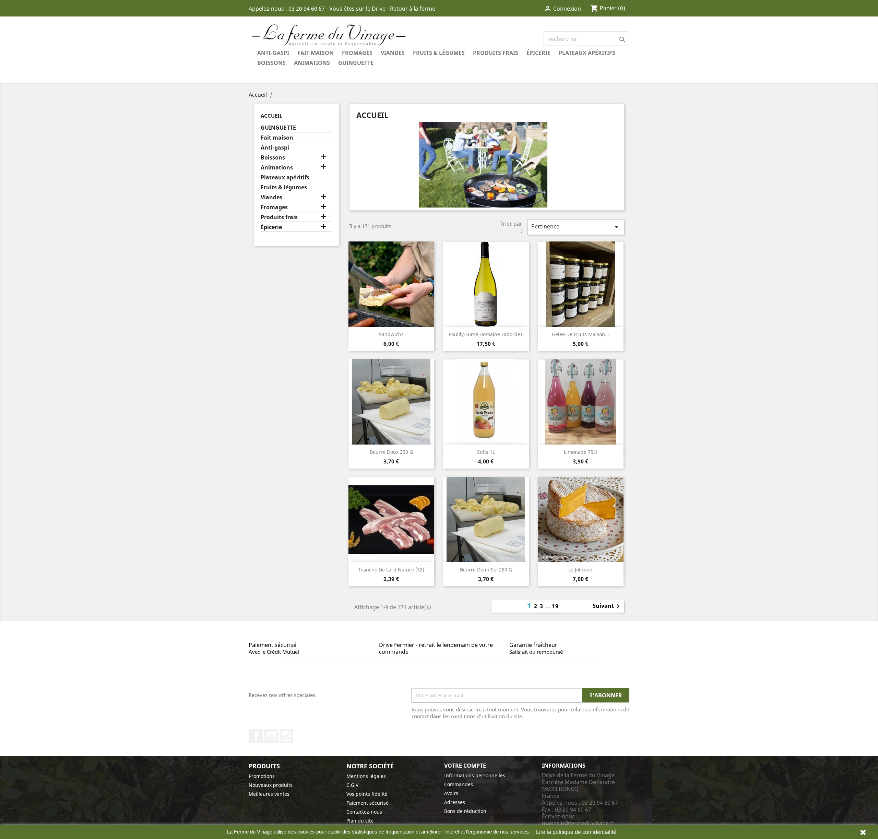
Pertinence (575, 227)
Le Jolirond (580, 569)
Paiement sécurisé (367, 803)
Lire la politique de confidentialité (576, 832)
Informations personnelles (474, 775)
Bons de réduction (465, 811)
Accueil (271, 115)
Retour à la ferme (412, 8)
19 (555, 606)
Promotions (262, 776)
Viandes (393, 53)
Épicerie (538, 53)
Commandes (458, 784)
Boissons (271, 63)
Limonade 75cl (580, 452)
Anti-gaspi (273, 53)
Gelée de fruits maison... (580, 334)
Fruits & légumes (439, 53)
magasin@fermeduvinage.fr (578, 823)
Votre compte (465, 765)
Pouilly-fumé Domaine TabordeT (486, 334)
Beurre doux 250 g (391, 452)
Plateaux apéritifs (587, 53)
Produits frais (495, 53)
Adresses (454, 802)
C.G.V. (353, 785)
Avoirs (451, 793)
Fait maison (315, 53)
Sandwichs (391, 334)
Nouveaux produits (271, 785)
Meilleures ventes (269, 794)
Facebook (256, 736)
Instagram (286, 736)
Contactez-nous (364, 811)
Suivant (607, 606)
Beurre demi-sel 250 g (486, 569)
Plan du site (359, 820)
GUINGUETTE (355, 63)
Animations (312, 63)
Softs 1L (486, 452)
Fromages (357, 53)
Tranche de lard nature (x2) (391, 569)
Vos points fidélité (367, 794)
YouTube (271, 736)
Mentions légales (366, 776)
